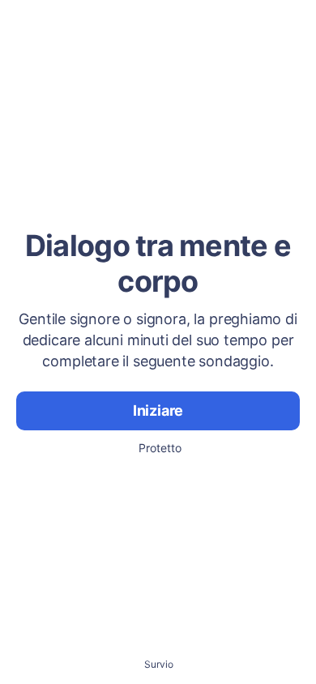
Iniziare (158, 410)
